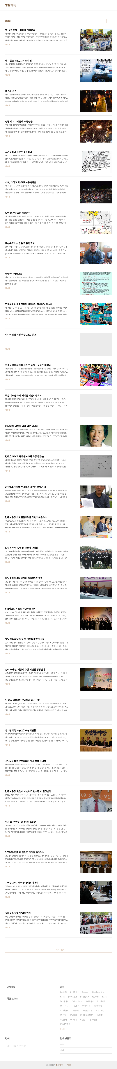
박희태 (74, 1015)
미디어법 (100, 1010)
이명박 (74, 1019)
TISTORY (59, 1065)
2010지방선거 (87, 1015)
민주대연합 (77, 1001)
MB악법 (90, 1001)
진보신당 (85, 997)
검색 (54, 1046)
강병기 (76, 1010)
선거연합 (93, 1019)
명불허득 (10, 5)
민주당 (64, 1015)
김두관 (86, 992)
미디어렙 (65, 1001)
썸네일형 (104, 21)
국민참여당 (87, 1010)
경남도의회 (65, 1024)
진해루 (64, 992)
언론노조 (86, 1006)
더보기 (62, 1029)
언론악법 (98, 1006)
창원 (83, 1019)
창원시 (64, 1019)
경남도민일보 (98, 992)
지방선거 (65, 1010)
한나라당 (73, 997)
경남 (77, 1006)
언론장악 (75, 992)
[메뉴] (110, 5)
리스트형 (109, 21)
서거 (105, 997)
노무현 (96, 997)
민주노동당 (65, 1006)
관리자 (69, 1065)
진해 (63, 997)
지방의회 (102, 1001)
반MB (100, 1015)
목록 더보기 (60, 950)
